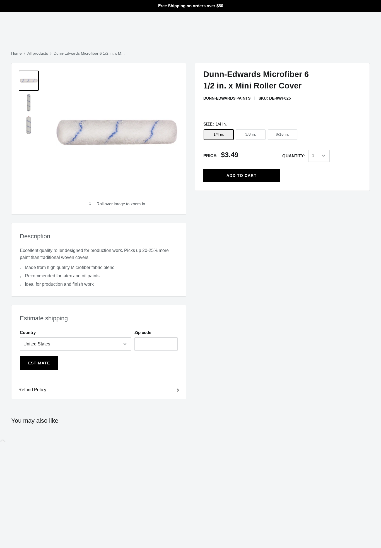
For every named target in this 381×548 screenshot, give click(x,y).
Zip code (142, 332)
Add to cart (241, 175)
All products (37, 53)
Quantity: (293, 155)
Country (28, 332)
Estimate (39, 363)
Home (16, 53)
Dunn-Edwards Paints (226, 98)
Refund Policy (32, 389)
